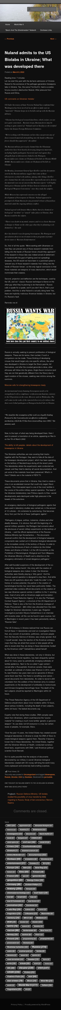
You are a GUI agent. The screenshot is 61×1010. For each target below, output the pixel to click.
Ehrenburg (46, 859)
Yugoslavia (14, 989)
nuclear (26, 935)
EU (46, 863)
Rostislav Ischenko (17, 947)
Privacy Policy (17, 1004)
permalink (48, 777)
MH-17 (28, 918)
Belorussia (39, 830)
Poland (12, 939)
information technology (18, 893)
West (31, 981)
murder (24, 922)
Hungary (30, 889)
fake (26, 868)
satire (11, 951)
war (32, 976)
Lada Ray (14, 909)
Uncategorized (29, 774)
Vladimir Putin (15, 977)
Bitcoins (30, 834)
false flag (41, 868)
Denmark (12, 851)
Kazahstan (32, 905)
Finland (38, 872)
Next (53, 38)
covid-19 (44, 842)
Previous (9, 38)
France (12, 876)
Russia (7, 777)
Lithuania (31, 914)
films (23, 872)
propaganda (46, 939)
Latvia (29, 910)
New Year (46, 931)
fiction (11, 872)
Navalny (38, 926)
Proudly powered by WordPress (37, 1004)
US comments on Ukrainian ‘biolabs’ (19, 98)
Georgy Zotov (35, 880)
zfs (27, 989)
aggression (25, 825)
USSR (13, 972)
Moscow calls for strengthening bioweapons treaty (25, 385)
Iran (10, 897)
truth (37, 963)
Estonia (34, 863)
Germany (14, 884)
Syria (46, 959)
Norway (12, 935)
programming (29, 939)
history (14, 888)
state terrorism (15, 959)
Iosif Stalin (40, 893)
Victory (29, 972)
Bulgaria (22, 838)
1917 (11, 826)
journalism (14, 905)
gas (25, 876)
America (11, 830)
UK (10, 968)
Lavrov (42, 909)
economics (31, 859)
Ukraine (14, 777)
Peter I (39, 935)
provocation (13, 943)
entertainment (16, 863)
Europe (13, 867)
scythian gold (25, 951)
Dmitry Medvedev (15, 855)
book (10, 838)
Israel (22, 897)
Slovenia (11, 955)
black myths (46, 834)
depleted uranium (30, 851)
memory (13, 918)
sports (36, 955)
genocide (39, 876)
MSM (11, 922)
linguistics (13, 914)
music (37, 922)
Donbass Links (46, 30)
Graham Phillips (33, 885)
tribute (25, 963)
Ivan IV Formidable (15, 901)
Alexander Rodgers (43, 825)
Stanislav (28, 777)
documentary (37, 855)
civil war (29, 842)
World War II (19, 24)
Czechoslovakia (31, 847)
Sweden (33, 959)
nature (26, 926)
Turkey (48, 963)
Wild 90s (46, 981)
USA (20, 777)
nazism (13, 930)
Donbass (13, 859)
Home (7, 24)
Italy (33, 897)
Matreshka (47, 914)
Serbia (40, 951)
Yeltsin (47, 985)
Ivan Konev (33, 901)
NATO (12, 926)
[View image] (30, 325)
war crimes (15, 981)
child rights (12, 842)
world (10, 985)
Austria (24, 830)
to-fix (11, 963)
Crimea (12, 846)
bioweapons (50, 774)
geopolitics (15, 880)
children (36, 838)
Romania (28, 943)
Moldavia (41, 918)
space (24, 955)
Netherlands (29, 931)
